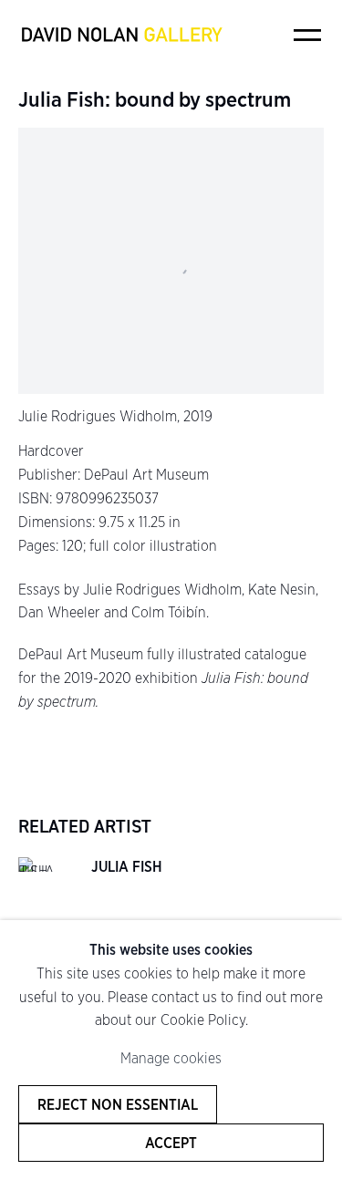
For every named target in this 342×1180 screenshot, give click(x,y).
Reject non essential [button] (117, 1104)
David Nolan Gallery (121, 34)
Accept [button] (171, 1142)
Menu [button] (307, 34)
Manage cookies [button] (171, 1058)
